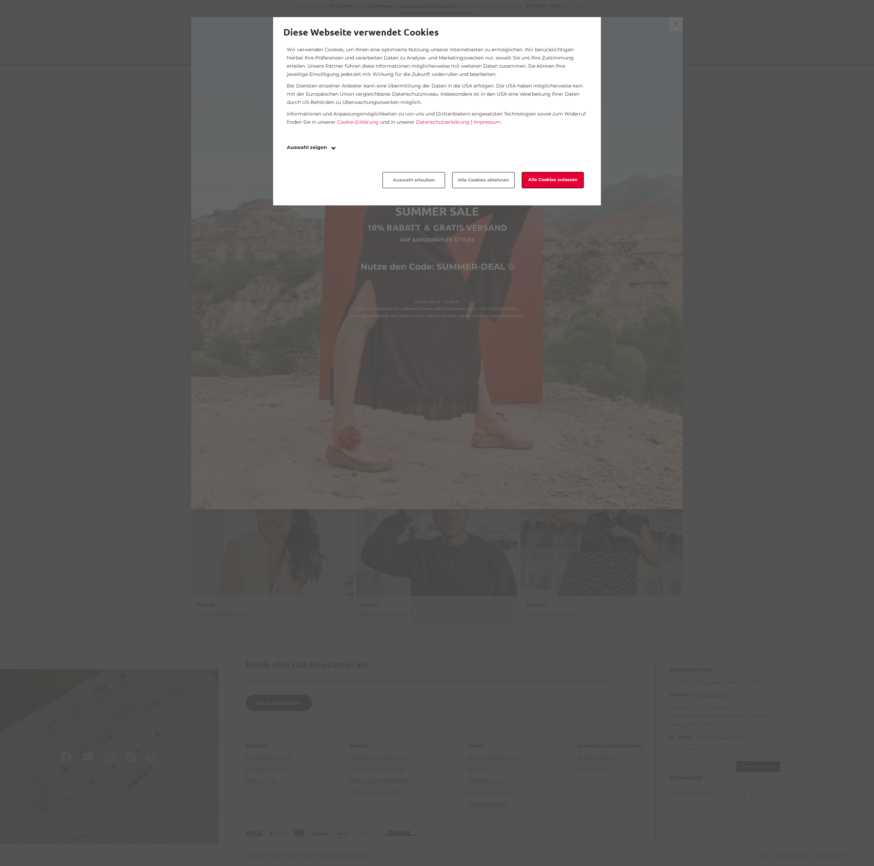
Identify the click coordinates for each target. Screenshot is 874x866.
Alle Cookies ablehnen (483, 179)
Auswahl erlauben (414, 179)
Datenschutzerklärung (442, 122)
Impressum (487, 122)
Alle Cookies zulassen (553, 179)
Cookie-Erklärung (358, 122)
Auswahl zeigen (307, 147)
